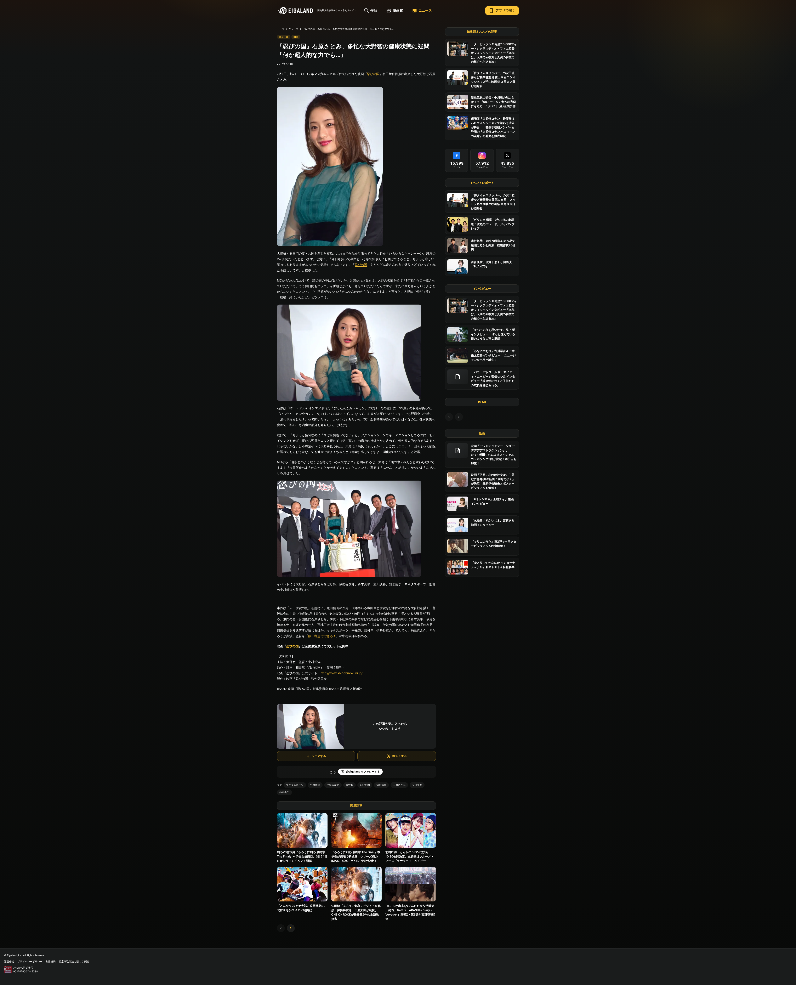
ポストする (399, 756)
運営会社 (9, 961)
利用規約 (51, 961)
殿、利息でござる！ (322, 636)
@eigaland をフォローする (363, 771)
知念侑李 (381, 784)
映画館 (398, 10)
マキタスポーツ (294, 784)
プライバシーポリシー (29, 961)
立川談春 (417, 784)
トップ (280, 28)
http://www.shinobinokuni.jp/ (341, 673)
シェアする (319, 756)
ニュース (422, 10)
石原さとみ (399, 784)
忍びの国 (373, 74)
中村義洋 (315, 784)
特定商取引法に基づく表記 (74, 961)
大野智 (349, 784)
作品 (373, 10)
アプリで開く (502, 10)
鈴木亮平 (284, 792)
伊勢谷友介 (333, 784)
